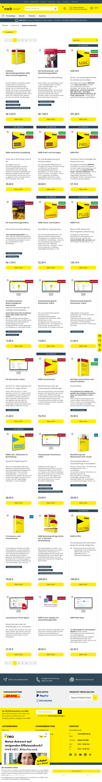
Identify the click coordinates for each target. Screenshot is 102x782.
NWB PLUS (74, 222)
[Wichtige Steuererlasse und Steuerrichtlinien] (83, 367)
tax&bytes (66, 2)
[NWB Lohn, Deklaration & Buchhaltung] (19, 442)
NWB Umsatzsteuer (46, 379)
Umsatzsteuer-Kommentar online (49, 455)
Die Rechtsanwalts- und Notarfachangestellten (48, 72)
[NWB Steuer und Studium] (51, 210)
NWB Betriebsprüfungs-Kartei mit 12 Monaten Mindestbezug (50, 538)
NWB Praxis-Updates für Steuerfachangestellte (48, 619)
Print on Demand (13, 105)
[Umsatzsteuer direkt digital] (19, 605)
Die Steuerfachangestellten (17, 222)
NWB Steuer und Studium (49, 222)
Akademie (51, 2)
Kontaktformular (75, 730)
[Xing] (90, 754)
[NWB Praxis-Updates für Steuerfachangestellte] (51, 605)
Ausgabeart (9, 32)
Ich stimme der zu (51, 716)
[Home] (3, 15)
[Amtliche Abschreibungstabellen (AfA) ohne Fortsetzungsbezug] (19, 58)
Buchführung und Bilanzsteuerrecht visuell (80, 455)
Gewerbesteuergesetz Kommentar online (47, 302)
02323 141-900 (46, 681)
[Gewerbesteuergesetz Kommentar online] (51, 288)
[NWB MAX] (83, 58)
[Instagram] (75, 754)
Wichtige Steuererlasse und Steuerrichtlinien (82, 380)
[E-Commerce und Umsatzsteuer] (19, 524)
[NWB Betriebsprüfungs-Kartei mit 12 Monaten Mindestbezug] (51, 524)
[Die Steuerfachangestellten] (19, 210)
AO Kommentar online (15, 379)
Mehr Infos (19, 119)
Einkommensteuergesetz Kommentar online (80, 302)
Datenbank (34, 2)
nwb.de (26, 2)
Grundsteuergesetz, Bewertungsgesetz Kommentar (14, 303)
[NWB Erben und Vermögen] (51, 140)
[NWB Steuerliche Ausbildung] (19, 140)
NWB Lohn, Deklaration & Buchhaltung (16, 455)
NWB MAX (74, 71)
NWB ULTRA (75, 536)
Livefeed (43, 2)
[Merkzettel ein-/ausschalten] (8, 50)
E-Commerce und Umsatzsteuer (13, 537)
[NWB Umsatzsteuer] (51, 367)
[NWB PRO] (83, 140)
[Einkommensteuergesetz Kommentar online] (83, 288)
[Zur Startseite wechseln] (11, 8)
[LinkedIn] (85, 754)
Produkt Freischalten (82, 692)
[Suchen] (55, 8)
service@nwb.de (84, 734)
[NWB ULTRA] (83, 524)
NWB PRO (74, 152)
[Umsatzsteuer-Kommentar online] (51, 442)
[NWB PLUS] (83, 210)
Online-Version (12, 102)
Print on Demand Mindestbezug (18, 108)
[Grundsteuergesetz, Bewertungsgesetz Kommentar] (19, 288)
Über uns (5, 730)
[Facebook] (70, 754)
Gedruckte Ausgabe (46, 102)
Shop (58, 2)
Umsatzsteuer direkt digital (17, 618)
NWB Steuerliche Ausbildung (18, 152)
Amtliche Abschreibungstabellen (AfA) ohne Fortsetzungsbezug (18, 73)
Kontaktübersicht (42, 730)
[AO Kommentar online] (19, 367)
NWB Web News (77, 618)
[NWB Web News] (83, 605)
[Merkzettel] (65, 8)
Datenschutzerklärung (55, 716)
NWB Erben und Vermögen (49, 152)
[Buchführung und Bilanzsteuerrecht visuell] (83, 442)
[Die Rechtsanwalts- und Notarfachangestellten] (51, 58)
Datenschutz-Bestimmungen (17, 775)
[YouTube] (80, 754)
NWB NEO (75, 2)
